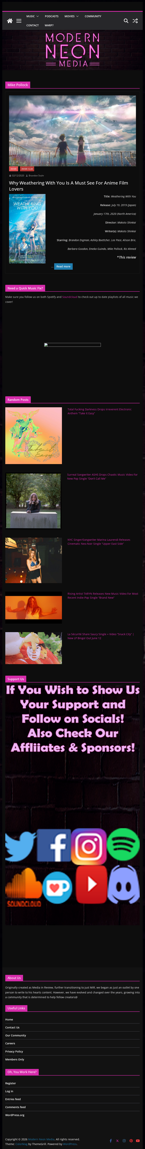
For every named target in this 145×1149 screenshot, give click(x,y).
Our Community (15, 1035)
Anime (14, 168)
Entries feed (13, 1099)
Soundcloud (69, 297)
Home (9, 1019)
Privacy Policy (14, 1051)
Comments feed (15, 1107)
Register (10, 1083)
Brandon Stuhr (36, 175)
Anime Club (27, 168)
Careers (10, 1043)
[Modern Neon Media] (9, 20)
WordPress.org (14, 1115)
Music (30, 16)
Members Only (14, 1059)
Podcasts (52, 16)
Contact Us (12, 1027)
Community (93, 16)
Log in (9, 1091)
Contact (32, 25)
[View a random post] (135, 20)
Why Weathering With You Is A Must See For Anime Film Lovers (68, 186)
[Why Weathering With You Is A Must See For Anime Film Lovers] (72, 130)
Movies (70, 16)
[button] (37, 16)
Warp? (49, 25)
